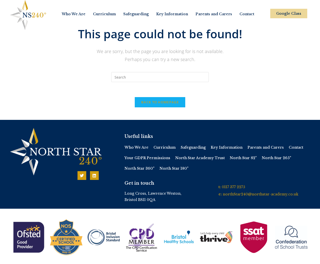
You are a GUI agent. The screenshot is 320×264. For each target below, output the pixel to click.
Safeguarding (136, 14)
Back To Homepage (160, 102)
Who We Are (74, 14)
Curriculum (104, 14)
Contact (247, 14)
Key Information (172, 14)
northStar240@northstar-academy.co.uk (260, 194)
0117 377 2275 (233, 187)
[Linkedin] (94, 175)
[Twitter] (82, 175)
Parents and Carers (214, 14)
